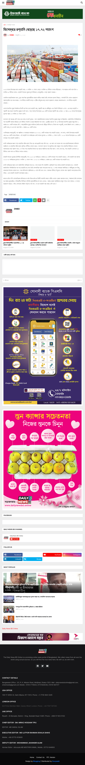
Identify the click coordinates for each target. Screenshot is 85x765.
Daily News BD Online (10, 628)
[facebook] (38, 666)
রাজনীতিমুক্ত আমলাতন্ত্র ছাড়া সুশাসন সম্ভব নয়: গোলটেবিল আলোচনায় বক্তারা (35, 597)
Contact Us (40, 757)
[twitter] (42, 666)
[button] (3, 3)
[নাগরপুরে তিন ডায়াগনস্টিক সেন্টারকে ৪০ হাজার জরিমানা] (8, 609)
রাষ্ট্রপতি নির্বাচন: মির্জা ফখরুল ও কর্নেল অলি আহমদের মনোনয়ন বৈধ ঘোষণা (34, 617)
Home (32, 757)
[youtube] (47, 666)
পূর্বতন (78, 280)
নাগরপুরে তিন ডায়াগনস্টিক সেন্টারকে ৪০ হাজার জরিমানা (29, 607)
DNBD (17, 209)
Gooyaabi (56, 761)
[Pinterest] (39, 200)
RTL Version (51, 757)
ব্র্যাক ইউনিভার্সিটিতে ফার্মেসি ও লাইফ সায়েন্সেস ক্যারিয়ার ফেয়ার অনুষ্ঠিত (68, 244)
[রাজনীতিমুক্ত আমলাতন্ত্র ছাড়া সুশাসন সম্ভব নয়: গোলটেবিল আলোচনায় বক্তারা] (8, 599)
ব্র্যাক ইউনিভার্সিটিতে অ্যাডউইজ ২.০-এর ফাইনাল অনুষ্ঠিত (13, 244)
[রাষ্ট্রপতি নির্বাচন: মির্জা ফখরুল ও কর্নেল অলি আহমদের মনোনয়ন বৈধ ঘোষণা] (8, 619)
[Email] (43, 200)
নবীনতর (7, 280)
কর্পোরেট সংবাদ (11, 25)
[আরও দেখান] (48, 200)
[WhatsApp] (35, 200)
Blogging (36, 761)
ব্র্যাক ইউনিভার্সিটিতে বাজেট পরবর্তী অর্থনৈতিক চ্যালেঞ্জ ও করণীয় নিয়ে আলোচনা (41, 244)
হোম (4, 25)
